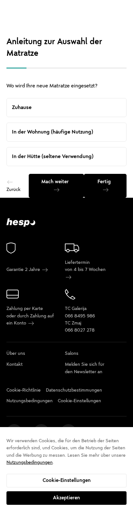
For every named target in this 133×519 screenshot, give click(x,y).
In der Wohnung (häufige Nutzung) (52, 132)
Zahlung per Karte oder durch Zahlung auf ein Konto (30, 316)
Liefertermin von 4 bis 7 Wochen (85, 266)
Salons (71, 353)
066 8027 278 (80, 330)
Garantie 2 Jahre (23, 269)
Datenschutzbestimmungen (74, 390)
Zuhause (22, 107)
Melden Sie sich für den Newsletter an (84, 368)
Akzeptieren (66, 498)
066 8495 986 (80, 316)
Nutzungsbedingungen (29, 462)
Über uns (15, 353)
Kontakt (14, 364)
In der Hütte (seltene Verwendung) (52, 156)
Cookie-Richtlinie (23, 390)
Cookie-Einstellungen (67, 480)
